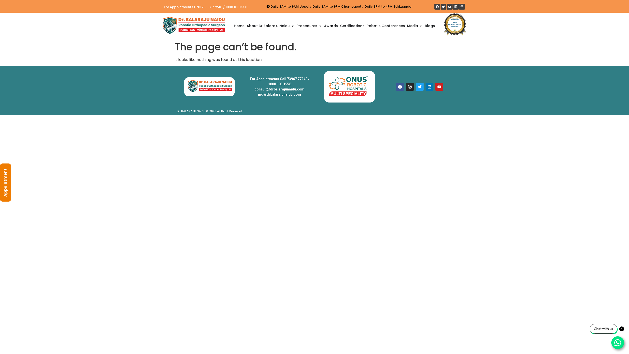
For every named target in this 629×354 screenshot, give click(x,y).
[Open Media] (421, 26)
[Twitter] (443, 7)
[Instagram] (462, 7)
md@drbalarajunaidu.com (279, 94)
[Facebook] (437, 7)
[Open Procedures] (320, 26)
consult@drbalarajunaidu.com (279, 89)
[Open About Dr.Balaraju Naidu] (292, 26)
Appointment (5, 182)
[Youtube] (450, 7)
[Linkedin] (456, 7)
